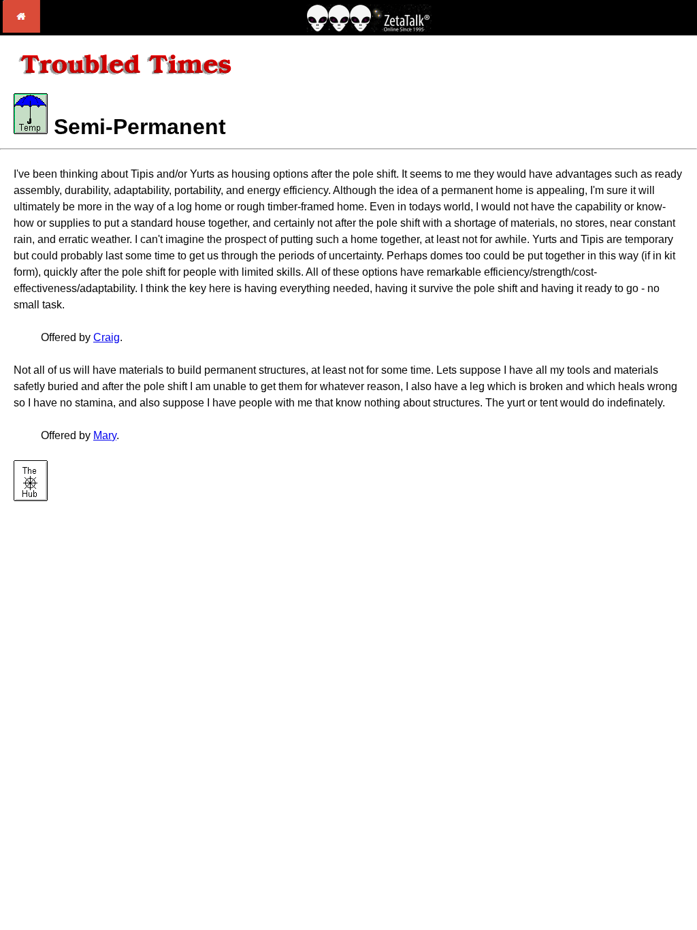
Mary (104, 435)
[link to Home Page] (21, 29)
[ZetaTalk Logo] (369, 28)
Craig (106, 337)
